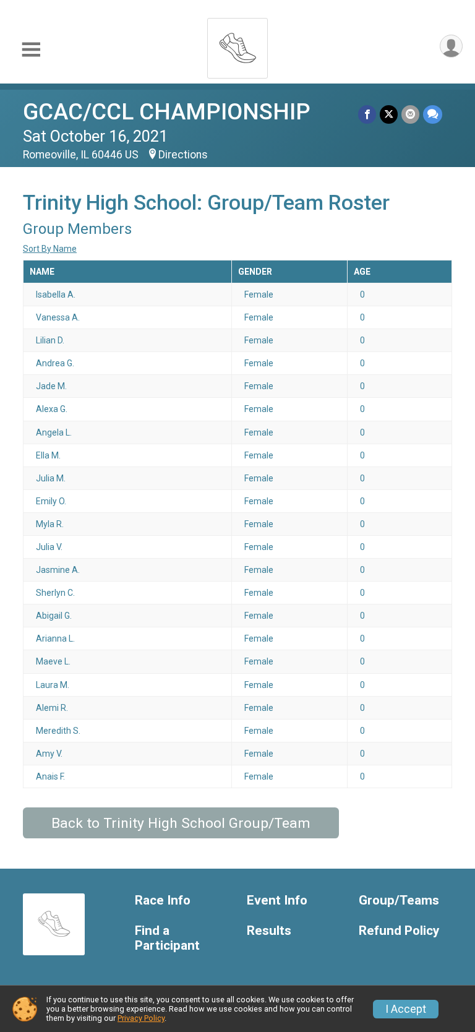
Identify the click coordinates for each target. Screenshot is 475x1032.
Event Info (277, 900)
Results (269, 931)
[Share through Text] (432, 114)
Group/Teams (399, 900)
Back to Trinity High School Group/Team (180, 823)
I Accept (405, 1009)
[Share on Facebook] (367, 114)
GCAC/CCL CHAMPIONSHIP (166, 111)
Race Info (162, 900)
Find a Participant (167, 938)
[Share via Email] (410, 114)
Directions (183, 154)
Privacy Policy (141, 1018)
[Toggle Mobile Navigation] (31, 49)
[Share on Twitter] (389, 114)
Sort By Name (50, 249)
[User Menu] (451, 46)
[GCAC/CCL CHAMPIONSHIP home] (237, 45)
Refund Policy (399, 931)
